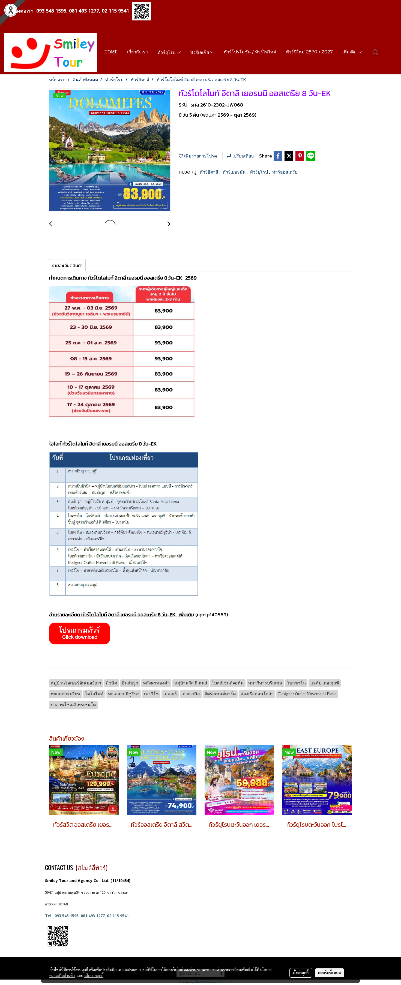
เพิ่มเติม (350, 52)
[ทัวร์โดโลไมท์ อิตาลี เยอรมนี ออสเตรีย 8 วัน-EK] (109, 151)
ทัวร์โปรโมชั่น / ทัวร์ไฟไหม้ (250, 52)
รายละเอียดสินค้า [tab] (67, 265)
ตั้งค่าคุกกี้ (301, 972)
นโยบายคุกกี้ (93, 975)
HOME (111, 52)
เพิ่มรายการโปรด (200, 156)
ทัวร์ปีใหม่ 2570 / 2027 (309, 52)
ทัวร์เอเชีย (200, 53)
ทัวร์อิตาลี (209, 172)
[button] (376, 52)
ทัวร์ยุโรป (167, 53)
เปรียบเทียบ (242, 156)
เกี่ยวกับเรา (137, 52)
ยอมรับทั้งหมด (329, 972)
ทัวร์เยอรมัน (235, 172)
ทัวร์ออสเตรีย (284, 172)
